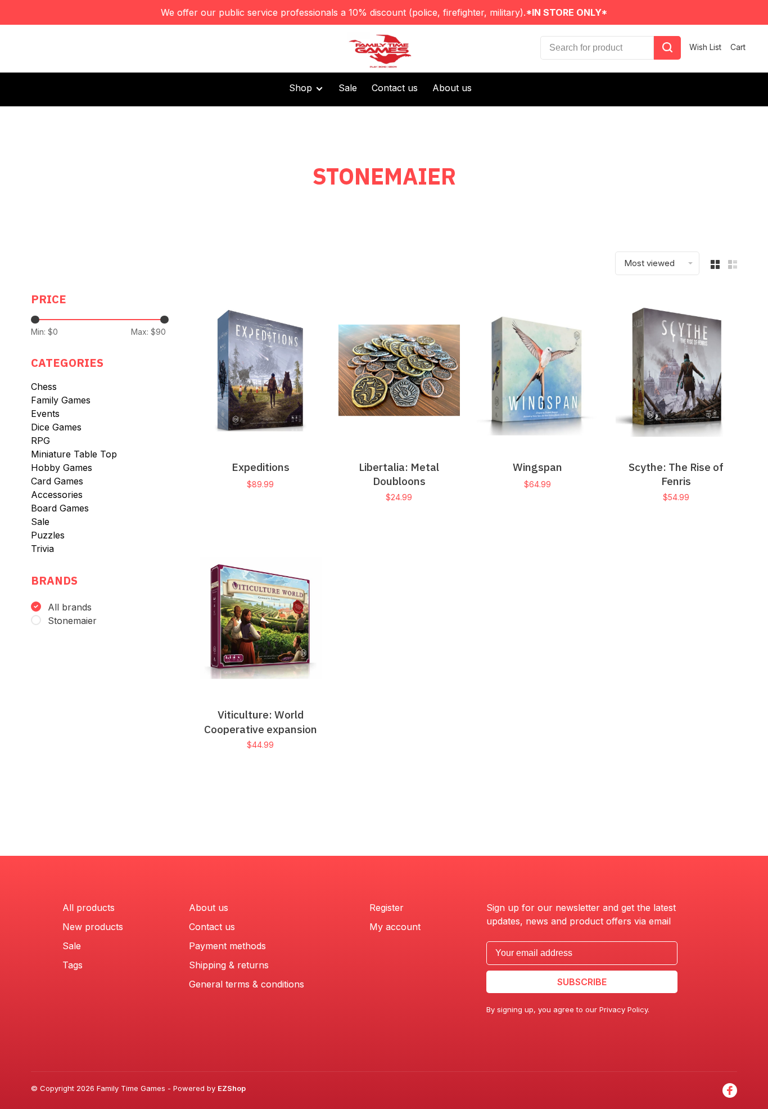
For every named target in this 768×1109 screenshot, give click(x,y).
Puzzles (48, 535)
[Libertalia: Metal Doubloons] (399, 372)
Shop (302, 87)
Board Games (60, 508)
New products (92, 926)
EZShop (232, 1088)
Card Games (57, 481)
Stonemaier (72, 620)
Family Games (61, 400)
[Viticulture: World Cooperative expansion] (261, 620)
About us (452, 87)
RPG (40, 440)
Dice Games (56, 427)
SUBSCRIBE (582, 981)
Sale (347, 87)
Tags (72, 965)
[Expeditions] (261, 372)
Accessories (57, 494)
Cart (738, 47)
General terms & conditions (246, 984)
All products (88, 907)
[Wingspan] (538, 372)
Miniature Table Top (74, 454)
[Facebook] (729, 1090)
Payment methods (227, 945)
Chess (44, 386)
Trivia (42, 548)
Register (386, 907)
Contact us (395, 87)
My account (395, 926)
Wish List (705, 47)
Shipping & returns (229, 965)
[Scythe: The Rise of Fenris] (677, 372)
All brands (70, 607)
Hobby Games (61, 467)
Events (45, 413)
